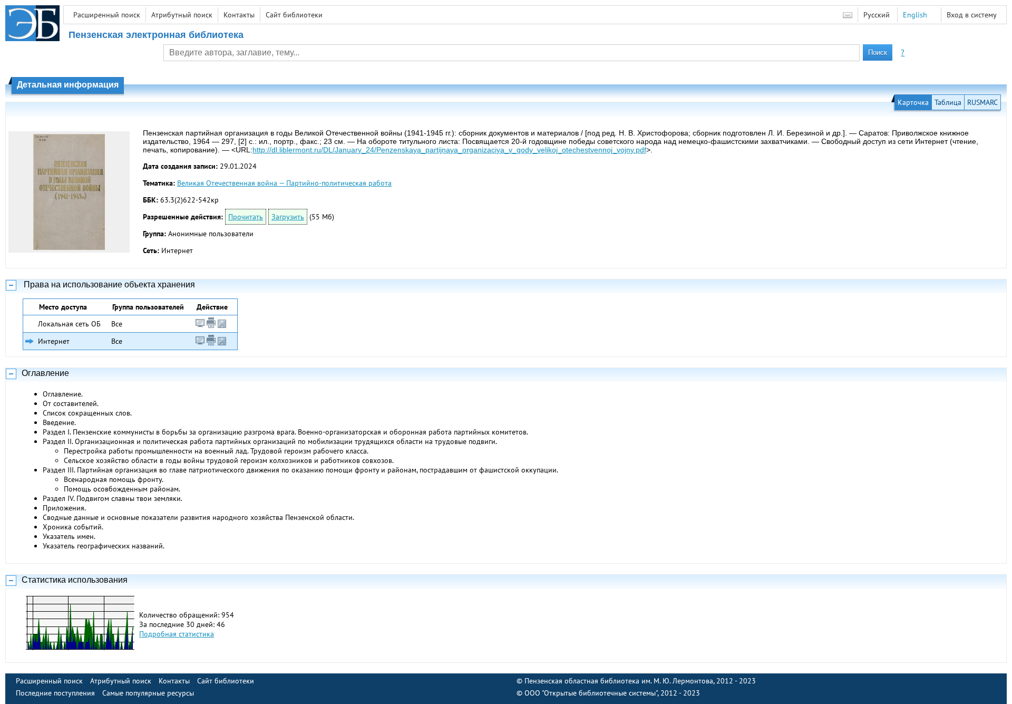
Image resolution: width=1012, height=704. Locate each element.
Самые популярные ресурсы (148, 693)
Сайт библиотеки (294, 15)
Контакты (239, 15)
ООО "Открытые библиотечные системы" (590, 693)
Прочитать (245, 216)
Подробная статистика (176, 634)
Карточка (913, 102)
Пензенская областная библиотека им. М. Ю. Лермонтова (618, 681)
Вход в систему (972, 15)
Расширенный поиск (106, 15)
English (915, 15)
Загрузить (287, 216)
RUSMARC (982, 102)
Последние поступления (55, 693)
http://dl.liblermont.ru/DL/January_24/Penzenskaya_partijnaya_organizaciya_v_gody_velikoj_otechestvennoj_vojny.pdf (449, 150)
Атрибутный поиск (181, 15)
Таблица (948, 102)
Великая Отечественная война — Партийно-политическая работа (284, 183)
